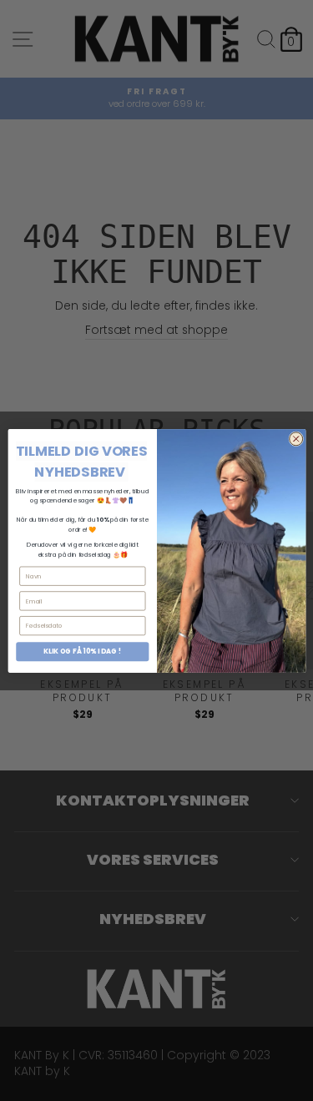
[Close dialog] (295, 438)
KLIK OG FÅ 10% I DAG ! (82, 650)
